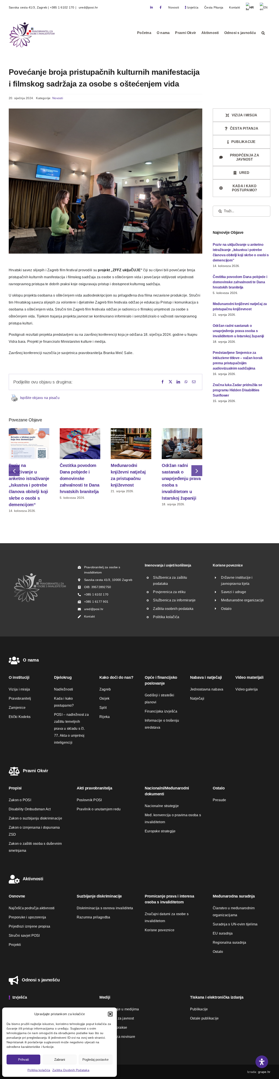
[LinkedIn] (178, 381)
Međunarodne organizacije (242, 600)
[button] (110, 1014)
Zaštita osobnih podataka (173, 609)
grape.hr (264, 1072)
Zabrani (59, 1059)
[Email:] (194, 381)
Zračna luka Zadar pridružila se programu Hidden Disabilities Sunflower (237, 390)
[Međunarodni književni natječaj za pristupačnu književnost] (131, 430)
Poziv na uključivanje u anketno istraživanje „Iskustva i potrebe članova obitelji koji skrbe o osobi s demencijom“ (29, 485)
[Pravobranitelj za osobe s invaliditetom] (39, 574)
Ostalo (226, 609)
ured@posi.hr (88, 7)
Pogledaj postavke (95, 1059)
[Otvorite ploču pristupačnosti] (261, 1061)
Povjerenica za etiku (169, 592)
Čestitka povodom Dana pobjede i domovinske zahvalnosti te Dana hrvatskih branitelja (79, 478)
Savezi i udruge (233, 592)
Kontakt (89, 616)
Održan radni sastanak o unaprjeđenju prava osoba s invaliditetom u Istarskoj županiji (238, 331)
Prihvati (23, 1059)
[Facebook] (163, 381)
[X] (170, 381)
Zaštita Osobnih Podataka (70, 1070)
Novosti (57, 98)
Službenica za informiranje (174, 600)
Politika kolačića (38, 1070)
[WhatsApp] (186, 381)
